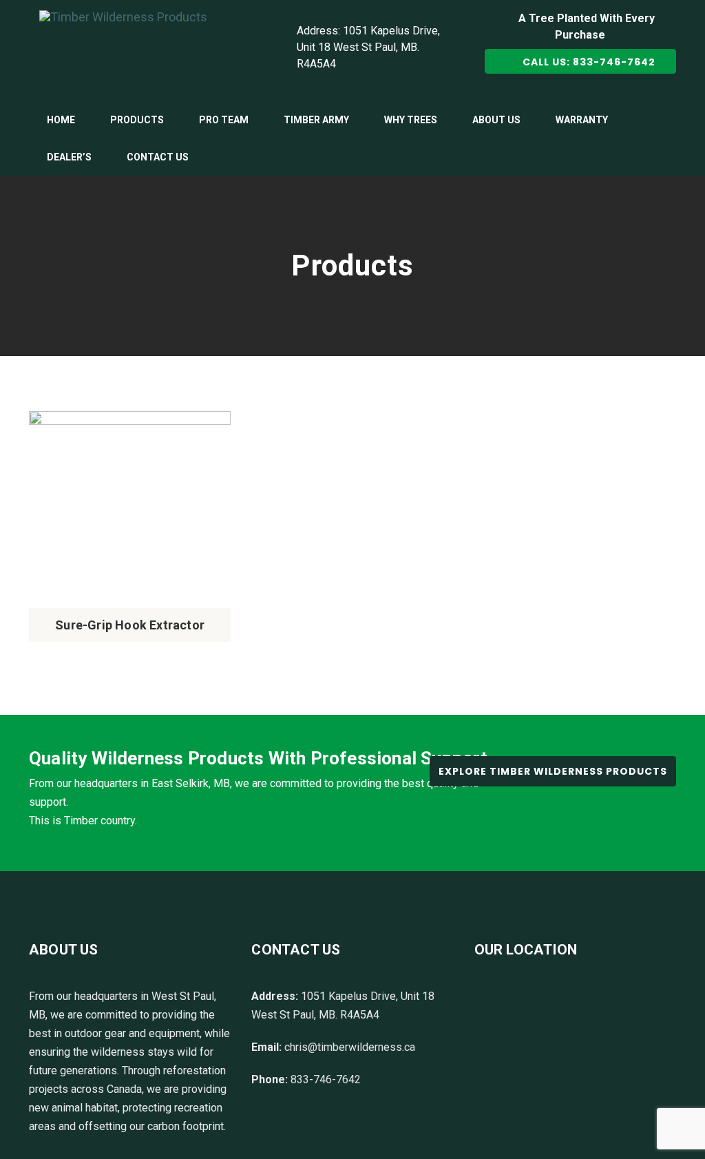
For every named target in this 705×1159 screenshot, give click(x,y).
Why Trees (410, 119)
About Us (496, 119)
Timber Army (316, 119)
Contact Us (158, 157)
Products (137, 119)
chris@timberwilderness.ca (349, 1047)
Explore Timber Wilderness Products (553, 771)
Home (61, 119)
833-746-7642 (326, 1079)
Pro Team (224, 119)
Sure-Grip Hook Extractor (129, 625)
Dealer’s (69, 157)
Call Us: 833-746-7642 (586, 62)
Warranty (582, 119)
